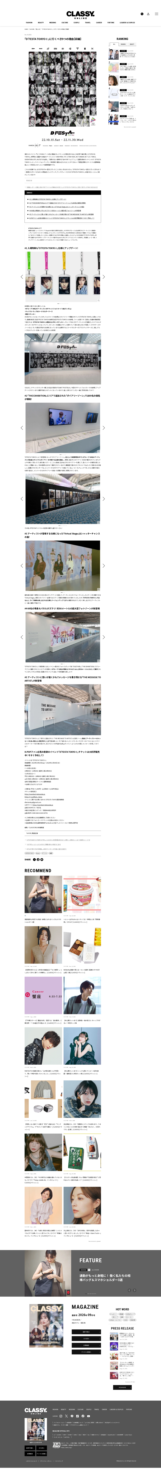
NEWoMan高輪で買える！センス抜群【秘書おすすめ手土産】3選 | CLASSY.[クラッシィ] (82, 971)
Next (134, 1290)
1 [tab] (62, 592)
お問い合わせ (99, 1422)
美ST (84, 1435)
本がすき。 (67, 1437)
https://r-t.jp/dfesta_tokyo (33, 797)
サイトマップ (59, 1461)
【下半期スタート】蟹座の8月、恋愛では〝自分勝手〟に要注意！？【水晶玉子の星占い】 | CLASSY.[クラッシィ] (43, 1021)
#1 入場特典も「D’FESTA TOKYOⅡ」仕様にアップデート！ (47, 199)
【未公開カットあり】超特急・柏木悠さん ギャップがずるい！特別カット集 (82, 1021)
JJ (54, 1435)
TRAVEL (88, 22)
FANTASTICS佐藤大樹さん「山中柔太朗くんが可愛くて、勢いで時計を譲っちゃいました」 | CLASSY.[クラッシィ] (43, 1073)
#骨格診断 (132, 1320)
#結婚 (121, 1317)
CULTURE (65, 22)
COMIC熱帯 (120, 1435)
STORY (70, 1435)
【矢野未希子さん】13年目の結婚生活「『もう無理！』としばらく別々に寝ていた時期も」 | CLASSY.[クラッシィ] (43, 971)
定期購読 (86, 1345)
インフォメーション (59, 1422)
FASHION (29, 22)
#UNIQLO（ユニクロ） (115, 1320)
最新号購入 (86, 1332)
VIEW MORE (122, 1387)
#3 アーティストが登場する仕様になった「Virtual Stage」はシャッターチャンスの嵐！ (56, 207)
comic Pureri (128, 1435)
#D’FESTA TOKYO (29, 853)
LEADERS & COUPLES (127, 22)
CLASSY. (59, 1435)
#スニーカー (129, 1317)
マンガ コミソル (58, 1437)
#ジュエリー (113, 1314)
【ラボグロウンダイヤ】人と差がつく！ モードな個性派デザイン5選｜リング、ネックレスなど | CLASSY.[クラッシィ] (128, 94)
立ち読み (86, 1338)
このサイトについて (31, 1461)
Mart (80, 1435)
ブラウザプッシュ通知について (78, 1425)
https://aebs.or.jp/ (66, 1447)
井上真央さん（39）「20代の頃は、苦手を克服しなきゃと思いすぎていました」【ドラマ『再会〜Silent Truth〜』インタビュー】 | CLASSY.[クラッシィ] (82, 1233)
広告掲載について (78, 1422)
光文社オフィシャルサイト (112, 1422)
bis (89, 1435)
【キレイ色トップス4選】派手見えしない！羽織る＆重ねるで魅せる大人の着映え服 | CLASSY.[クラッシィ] (128, 68)
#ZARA (125, 1320)
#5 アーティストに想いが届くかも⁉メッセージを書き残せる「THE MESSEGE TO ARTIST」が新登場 (61, 214)
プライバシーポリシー (46, 1461)
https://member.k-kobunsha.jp (35, 794)
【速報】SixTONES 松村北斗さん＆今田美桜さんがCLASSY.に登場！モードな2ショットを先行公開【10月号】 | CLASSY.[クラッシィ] (128, 54)
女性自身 (103, 1435)
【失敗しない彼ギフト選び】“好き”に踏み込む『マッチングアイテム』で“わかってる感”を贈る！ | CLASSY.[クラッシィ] (43, 1127)
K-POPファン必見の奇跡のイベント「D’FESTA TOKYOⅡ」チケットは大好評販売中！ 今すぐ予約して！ (61, 218)
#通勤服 (121, 1314)
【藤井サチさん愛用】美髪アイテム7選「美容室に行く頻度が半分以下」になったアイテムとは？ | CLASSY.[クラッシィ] (128, 81)
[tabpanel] (63, 277)
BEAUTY (41, 22)
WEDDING (52, 22)
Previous (129, 1290)
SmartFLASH (111, 1435)
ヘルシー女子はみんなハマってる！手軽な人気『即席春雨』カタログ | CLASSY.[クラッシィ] (82, 920)
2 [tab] (64, 592)
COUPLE (76, 22)
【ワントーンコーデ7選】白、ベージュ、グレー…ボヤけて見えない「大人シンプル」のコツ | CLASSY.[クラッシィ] (128, 120)
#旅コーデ (115, 1317)
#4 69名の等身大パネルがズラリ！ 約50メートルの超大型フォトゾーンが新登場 (55, 210)
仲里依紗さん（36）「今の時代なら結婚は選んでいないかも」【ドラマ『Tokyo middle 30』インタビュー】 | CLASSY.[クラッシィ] (43, 1180)
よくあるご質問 (89, 1422)
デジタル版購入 (86, 1352)
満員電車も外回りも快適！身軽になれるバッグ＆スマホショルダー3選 (43, 920)
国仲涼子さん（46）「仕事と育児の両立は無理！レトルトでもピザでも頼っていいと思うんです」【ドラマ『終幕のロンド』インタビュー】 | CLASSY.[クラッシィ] (43, 1233)
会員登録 (69, 1422)
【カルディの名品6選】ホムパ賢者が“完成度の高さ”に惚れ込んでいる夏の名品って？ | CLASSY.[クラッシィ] (82, 1178)
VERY (64, 1435)
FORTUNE (111, 22)
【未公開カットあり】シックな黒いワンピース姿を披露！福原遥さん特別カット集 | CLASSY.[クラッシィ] (81, 1072)
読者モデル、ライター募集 (61, 1425)
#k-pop (38, 853)
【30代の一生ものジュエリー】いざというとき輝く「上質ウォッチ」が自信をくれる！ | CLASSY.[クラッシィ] (127, 107)
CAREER (99, 22)
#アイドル (44, 853)
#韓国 (50, 853)
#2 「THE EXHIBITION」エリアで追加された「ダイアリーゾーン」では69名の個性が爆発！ (57, 203)
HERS (75, 1435)
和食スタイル (95, 1435)
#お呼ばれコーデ (130, 1314)
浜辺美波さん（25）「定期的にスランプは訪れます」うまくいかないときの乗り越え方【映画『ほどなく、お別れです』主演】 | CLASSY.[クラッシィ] (82, 1127)
